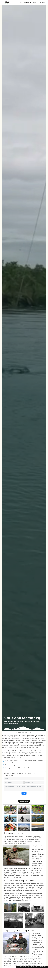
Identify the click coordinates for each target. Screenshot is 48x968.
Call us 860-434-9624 (24, 801)
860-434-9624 (23, 966)
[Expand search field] (18, 2)
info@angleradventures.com (38, 966)
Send (24, 793)
